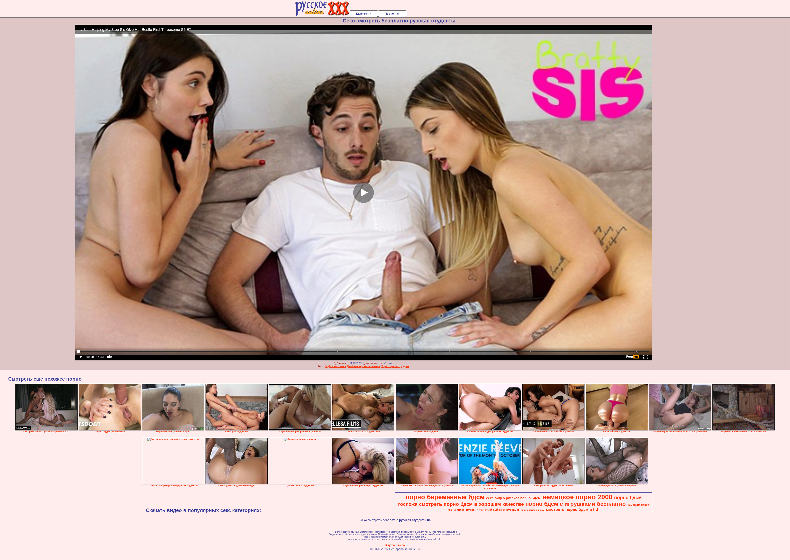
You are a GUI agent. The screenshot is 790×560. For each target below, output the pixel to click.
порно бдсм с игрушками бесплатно (575, 504)
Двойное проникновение (363, 366)
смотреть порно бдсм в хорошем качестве (471, 504)
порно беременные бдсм (444, 496)
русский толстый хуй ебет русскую (492, 509)
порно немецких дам (532, 510)
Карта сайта (395, 545)
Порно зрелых (390, 366)
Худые (405, 366)
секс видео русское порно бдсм (513, 498)
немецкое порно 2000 (577, 497)
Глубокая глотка (335, 366)
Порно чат (392, 13)
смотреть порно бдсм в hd (572, 509)
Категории (363, 13)
